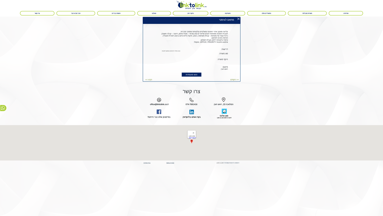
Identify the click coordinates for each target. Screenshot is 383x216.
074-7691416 (191, 104)
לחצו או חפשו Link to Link (224, 117)
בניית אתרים (147, 163)
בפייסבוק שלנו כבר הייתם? (159, 117)
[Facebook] (159, 112)
